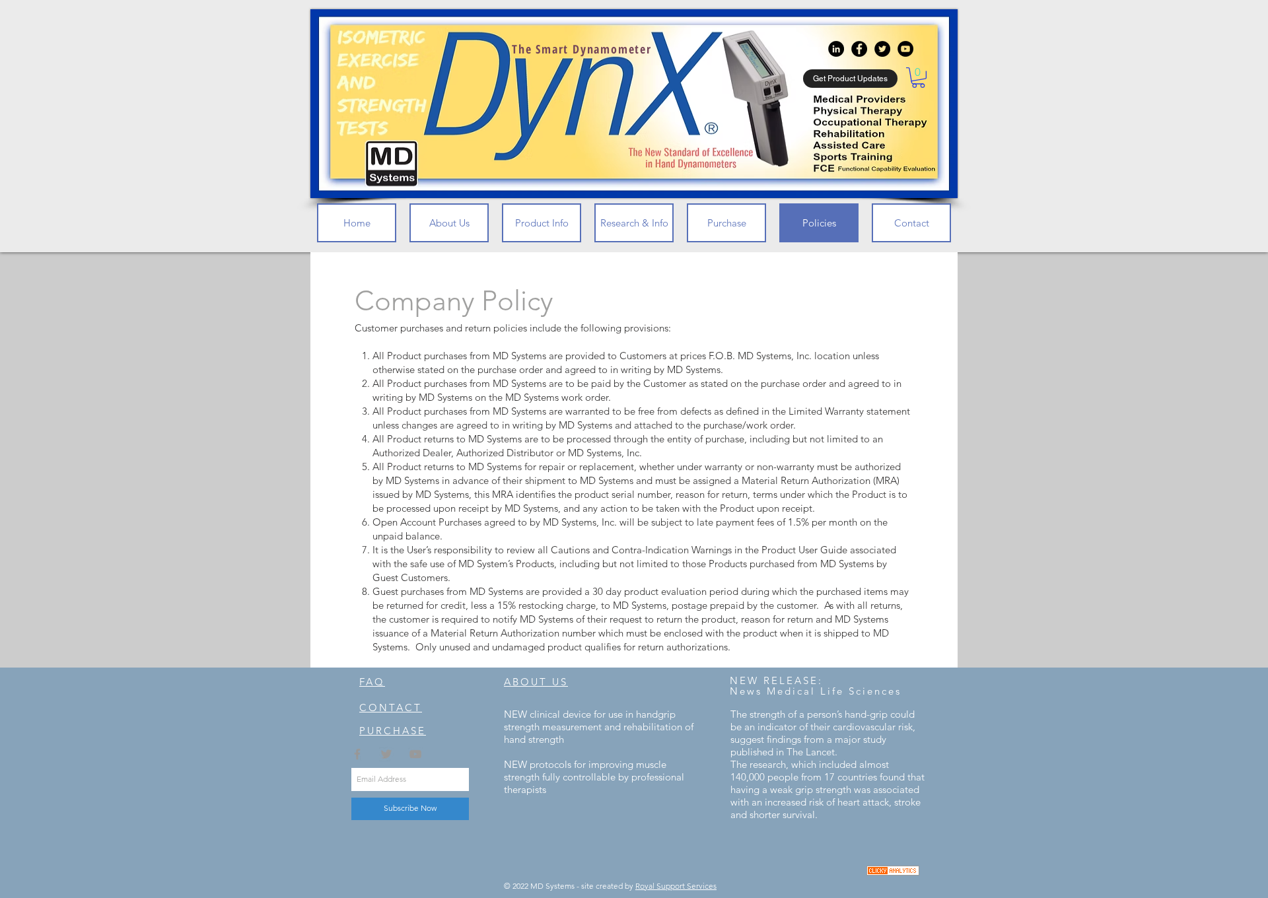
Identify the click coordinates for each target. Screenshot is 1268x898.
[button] (918, 77)
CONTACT (390, 707)
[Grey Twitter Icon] (386, 754)
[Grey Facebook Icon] (357, 754)
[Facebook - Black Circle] (859, 49)
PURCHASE (392, 730)
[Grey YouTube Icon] (415, 754)
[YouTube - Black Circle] (905, 49)
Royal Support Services (676, 886)
